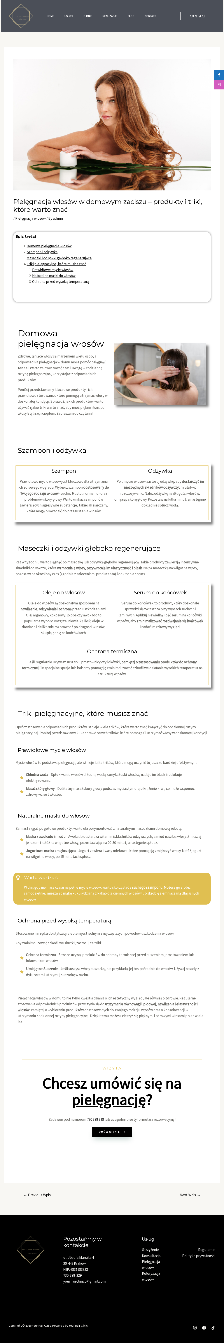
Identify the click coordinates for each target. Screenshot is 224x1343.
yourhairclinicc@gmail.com (84, 1281)
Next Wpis (190, 1194)
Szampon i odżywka (42, 252)
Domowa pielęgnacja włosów (49, 246)
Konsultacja (151, 1255)
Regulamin (206, 1249)
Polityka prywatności (198, 1255)
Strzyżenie (150, 1249)
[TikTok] (213, 1328)
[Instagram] (195, 1328)
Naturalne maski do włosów (53, 275)
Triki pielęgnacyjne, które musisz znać (56, 264)
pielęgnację (109, 1099)
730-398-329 (72, 1275)
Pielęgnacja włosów (30, 218)
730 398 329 (95, 1119)
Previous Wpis (37, 1194)
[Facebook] (204, 1328)
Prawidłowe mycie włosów (52, 269)
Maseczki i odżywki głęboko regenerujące (59, 258)
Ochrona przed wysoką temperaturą (60, 281)
